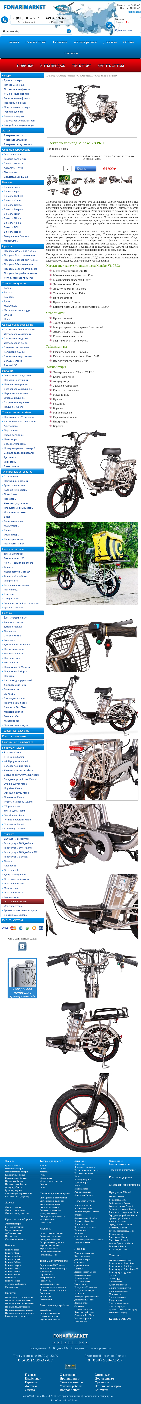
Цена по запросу (13, 607)
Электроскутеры (13, 906)
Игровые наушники (14, 397)
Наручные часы (12, 658)
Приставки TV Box (14, 543)
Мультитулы (10, 305)
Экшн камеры (11, 534)
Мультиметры (11, 525)
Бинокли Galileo (13, 204)
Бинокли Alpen (12, 191)
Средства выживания (16, 176)
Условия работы (71, 1386)
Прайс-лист (33, 1378)
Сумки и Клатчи (12, 635)
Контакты (101, 1390)
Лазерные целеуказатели (18, 144)
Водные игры (11, 689)
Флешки (8, 567)
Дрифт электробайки (15, 874)
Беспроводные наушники (18, 388)
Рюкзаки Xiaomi (12, 752)
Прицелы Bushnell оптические (21, 259)
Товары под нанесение (15, 730)
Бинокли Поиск (12, 231)
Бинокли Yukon (12, 222)
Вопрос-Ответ (69, 1390)
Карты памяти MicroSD (17, 571)
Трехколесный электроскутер (20, 910)
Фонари (6, 75)
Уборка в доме (12, 806)
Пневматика (11, 172)
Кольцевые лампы (14, 351)
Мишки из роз (11, 720)
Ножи (7, 319)
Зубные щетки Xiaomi (16, 783)
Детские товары (13, 626)
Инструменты (11, 580)
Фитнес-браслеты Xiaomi (18, 819)
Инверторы (10, 461)
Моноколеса (11, 888)
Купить (81, 168)
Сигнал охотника (13, 163)
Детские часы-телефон (17, 644)
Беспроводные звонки (16, 585)
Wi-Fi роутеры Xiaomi (16, 761)
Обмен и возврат (71, 1382)
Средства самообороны (16, 149)
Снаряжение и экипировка (17, 742)
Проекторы (10, 498)
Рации (7, 530)
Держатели (10, 457)
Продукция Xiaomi (13, 747)
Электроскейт (11, 870)
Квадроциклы (11, 897)
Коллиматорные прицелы (18, 277)
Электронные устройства (17, 471)
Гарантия (31, 1382)
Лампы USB (10, 365)
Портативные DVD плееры (19, 417)
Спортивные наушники (17, 402)
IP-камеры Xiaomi (14, 756)
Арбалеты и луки (13, 167)
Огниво (8, 314)
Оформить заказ (123, 30)
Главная (30, 1374)
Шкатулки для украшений (18, 680)
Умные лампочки (13, 553)
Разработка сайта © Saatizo (65, 1400)
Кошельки (9, 640)
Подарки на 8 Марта (15, 671)
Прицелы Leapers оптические (20, 268)
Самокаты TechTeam (15, 707)
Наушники (8, 370)
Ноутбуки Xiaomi (13, 788)
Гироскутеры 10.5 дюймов (18, 843)
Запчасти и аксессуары (17, 838)
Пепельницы (11, 589)
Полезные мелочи (13, 549)
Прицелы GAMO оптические (20, 250)
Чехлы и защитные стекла (18, 562)
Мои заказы (134, 11)
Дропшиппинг (70, 1378)
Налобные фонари (14, 84)
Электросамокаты (14, 892)
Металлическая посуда (17, 310)
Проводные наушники (16, 380)
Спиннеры (10, 631)
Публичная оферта (108, 1386)
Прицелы (7, 246)
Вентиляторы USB (14, 558)
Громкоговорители (14, 485)
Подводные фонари (15, 102)
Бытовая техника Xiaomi (17, 765)
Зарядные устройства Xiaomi (20, 779)
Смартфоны (11, 476)
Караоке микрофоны (15, 489)
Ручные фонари (13, 80)
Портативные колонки (16, 480)
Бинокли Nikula (12, 218)
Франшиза (102, 1382)
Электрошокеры (13, 154)
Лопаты (8, 292)
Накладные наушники (16, 384)
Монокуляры (11, 240)
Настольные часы (14, 649)
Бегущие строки (13, 360)
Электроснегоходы (14, 883)
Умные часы (11, 662)
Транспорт (8, 834)
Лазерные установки (15, 139)
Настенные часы (13, 653)
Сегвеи (8, 861)
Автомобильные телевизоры (20, 421)
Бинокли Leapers (13, 209)
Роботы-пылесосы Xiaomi (18, 801)
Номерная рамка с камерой (19, 448)
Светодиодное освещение (17, 324)
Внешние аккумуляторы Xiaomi (21, 774)
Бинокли (7, 182)
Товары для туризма (14, 283)
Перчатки (9, 676)
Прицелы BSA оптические (18, 264)
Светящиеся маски (14, 698)
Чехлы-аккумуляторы (16, 503)
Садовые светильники (16, 347)
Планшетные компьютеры (18, 507)
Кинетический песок (15, 702)
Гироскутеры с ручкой (16, 856)
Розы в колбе (11, 716)
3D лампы (9, 693)
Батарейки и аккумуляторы (19, 125)
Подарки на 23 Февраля (17, 667)
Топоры (8, 288)
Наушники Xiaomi (13, 406)
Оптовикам (102, 1374)
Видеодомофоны (13, 521)
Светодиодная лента (16, 342)
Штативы (9, 594)
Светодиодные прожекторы (19, 120)
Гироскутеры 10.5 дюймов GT (20, 852)
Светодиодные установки (18, 356)
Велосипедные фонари (17, 98)
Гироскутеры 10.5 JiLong (18, 847)
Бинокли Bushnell (13, 196)
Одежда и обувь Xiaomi (17, 792)
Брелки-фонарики (14, 116)
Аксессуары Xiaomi (14, 828)
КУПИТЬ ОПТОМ (12, 920)
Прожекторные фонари (17, 89)
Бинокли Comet (12, 200)
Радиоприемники (13, 539)
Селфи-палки (11, 598)
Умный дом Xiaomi (14, 810)
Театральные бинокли (16, 236)
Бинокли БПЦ (11, 227)
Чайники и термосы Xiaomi (19, 770)
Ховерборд (10, 865)
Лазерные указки (13, 135)
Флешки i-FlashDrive (15, 576)
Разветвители (11, 466)
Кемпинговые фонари (16, 93)
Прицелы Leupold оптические (20, 273)
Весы (7, 516)
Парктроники (11, 430)
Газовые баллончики (15, 158)
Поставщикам (104, 1378)
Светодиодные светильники (19, 329)
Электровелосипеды (15, 901)
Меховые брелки (13, 711)
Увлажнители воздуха (16, 725)
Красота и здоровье (14, 736)
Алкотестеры (11, 426)
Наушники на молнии (16, 393)
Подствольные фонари (17, 107)
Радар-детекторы (14, 434)
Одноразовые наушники (17, 375)
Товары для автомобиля (16, 412)
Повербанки (11, 494)
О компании (68, 1374)
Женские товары (13, 622)
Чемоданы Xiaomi (14, 824)
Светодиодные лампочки (18, 334)
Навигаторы (10, 439)
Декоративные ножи (15, 684)
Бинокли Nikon (12, 213)
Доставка (31, 1386)
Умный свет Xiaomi (14, 815)
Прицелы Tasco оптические (19, 255)
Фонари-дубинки (13, 111)
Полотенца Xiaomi (14, 797)
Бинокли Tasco (12, 187)
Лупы (7, 301)
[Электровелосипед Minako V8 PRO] (52, 180)
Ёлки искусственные (15, 617)
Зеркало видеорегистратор (19, 452)
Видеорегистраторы (15, 443)
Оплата (30, 1390)
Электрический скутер (16, 879)
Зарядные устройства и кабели (21, 603)
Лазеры (6, 130)
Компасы (9, 296)
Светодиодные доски (16, 338)
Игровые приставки (15, 512)
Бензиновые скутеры (15, 914)
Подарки (7, 612)
